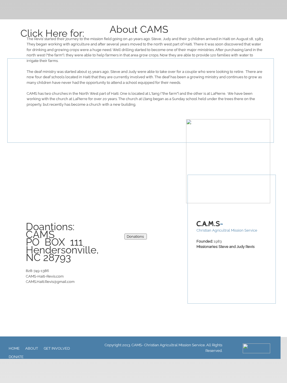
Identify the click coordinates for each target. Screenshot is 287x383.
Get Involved (57, 348)
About (31, 348)
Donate (16, 357)
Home (14, 348)
